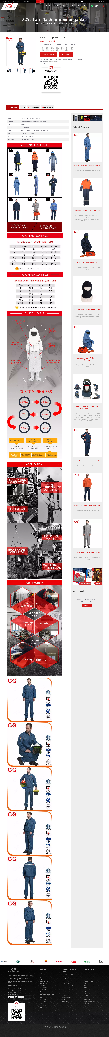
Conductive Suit (65, 978)
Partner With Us (48, 107)
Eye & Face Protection (44, 977)
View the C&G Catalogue (47, 41)
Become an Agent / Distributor (90, 1001)
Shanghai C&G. (84, 1027)
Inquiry (86, 6)
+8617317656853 (51, 63)
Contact (80, 6)
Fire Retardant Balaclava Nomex (87, 309)
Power (41, 997)
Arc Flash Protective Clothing (63, 23)
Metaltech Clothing (66, 989)
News (74, 6)
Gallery (85, 991)
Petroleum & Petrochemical (45, 1001)
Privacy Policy (87, 999)
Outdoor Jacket (65, 1001)
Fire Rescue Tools (43, 987)
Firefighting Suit (65, 980)
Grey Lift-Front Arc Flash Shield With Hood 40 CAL (87, 408)
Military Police (43, 999)
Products (57, 6)
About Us (49, 6)
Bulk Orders (65, 54)
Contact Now (87, 605)
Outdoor (41, 1011)
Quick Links (102, 1)
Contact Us (86, 1003)
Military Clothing (65, 983)
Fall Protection (43, 989)
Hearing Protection (44, 981)
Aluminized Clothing (66, 987)
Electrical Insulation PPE (67, 976)
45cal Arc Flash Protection (87, 263)
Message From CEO (88, 981)
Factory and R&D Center (89, 977)
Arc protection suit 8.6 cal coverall (87, 211)
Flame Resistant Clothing (67, 985)
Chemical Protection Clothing (68, 991)
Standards (86, 987)
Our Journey (86, 975)
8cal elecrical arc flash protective (87, 166)
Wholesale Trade (34, 107)
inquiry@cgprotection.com (28, 1)
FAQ (23, 107)
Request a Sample (49, 54)
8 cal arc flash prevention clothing (87, 552)
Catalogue (86, 993)
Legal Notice (86, 997)
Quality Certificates (88, 979)
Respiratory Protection (44, 979)
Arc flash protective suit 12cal (87, 461)
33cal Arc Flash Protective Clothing (87, 359)
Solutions (66, 6)
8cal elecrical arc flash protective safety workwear (87, 170)
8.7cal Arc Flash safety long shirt (87, 506)
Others (41, 991)
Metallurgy (42, 1009)
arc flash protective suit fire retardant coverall (87, 465)
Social (94, 1)
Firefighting (42, 1003)
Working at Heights (44, 1007)
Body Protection (46, 23)
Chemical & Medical (44, 1005)
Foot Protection (43, 985)
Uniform (63, 999)
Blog (85, 983)
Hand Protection (43, 983)
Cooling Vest (64, 995)
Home (42, 6)
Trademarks (86, 995)
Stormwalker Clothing (66, 993)
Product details (13, 107)
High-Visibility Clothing (66, 997)
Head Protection (43, 975)
